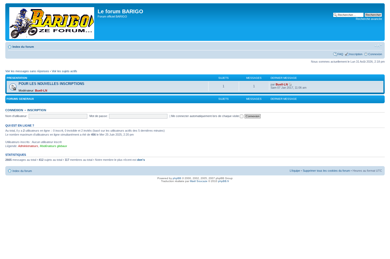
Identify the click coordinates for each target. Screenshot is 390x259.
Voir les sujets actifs (64, 71)
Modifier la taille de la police (378, 45)
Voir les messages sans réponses (27, 71)
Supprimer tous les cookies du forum (326, 170)
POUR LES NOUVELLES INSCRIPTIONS (51, 84)
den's (141, 159)
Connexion (375, 54)
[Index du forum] (52, 22)
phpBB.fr (223, 181)
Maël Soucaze (198, 181)
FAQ (340, 54)
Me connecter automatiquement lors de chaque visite (205, 116)
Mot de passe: (98, 116)
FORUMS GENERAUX (20, 98)
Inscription (355, 54)
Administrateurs (28, 146)
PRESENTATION (17, 77)
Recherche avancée (369, 18)
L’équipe (295, 170)
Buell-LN (41, 90)
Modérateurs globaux (53, 146)
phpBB (177, 178)
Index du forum (23, 46)
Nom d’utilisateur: (16, 116)
